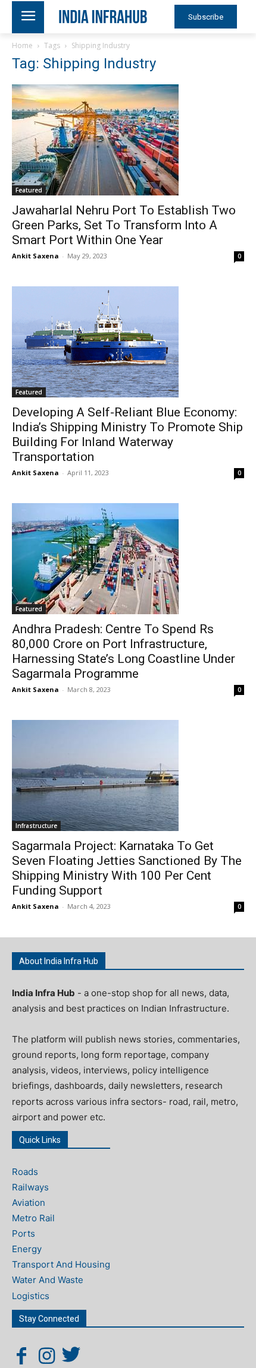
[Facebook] (21, 1355)
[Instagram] (46, 1355)
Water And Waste (47, 1279)
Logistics (30, 1295)
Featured (28, 190)
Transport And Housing (61, 1264)
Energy (27, 1249)
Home (22, 45)
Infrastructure (36, 826)
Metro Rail (33, 1218)
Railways (30, 1187)
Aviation (28, 1202)
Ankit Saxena (35, 255)
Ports (23, 1233)
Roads (25, 1171)
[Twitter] (71, 1355)
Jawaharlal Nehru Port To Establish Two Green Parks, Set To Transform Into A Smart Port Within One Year (124, 225)
